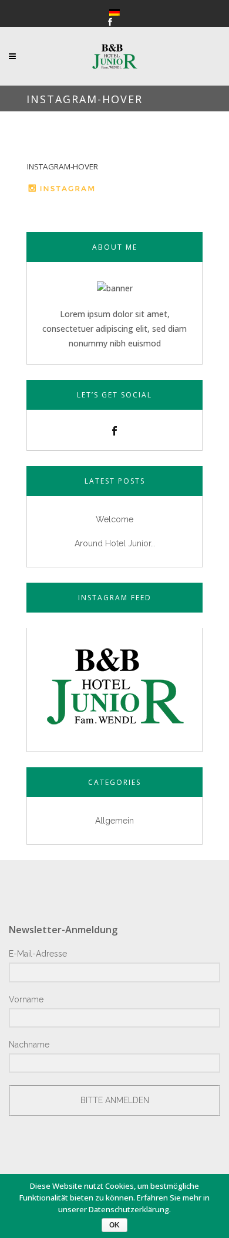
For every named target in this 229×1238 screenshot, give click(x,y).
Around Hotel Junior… (115, 543)
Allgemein (114, 820)
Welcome (114, 519)
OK (114, 1225)
